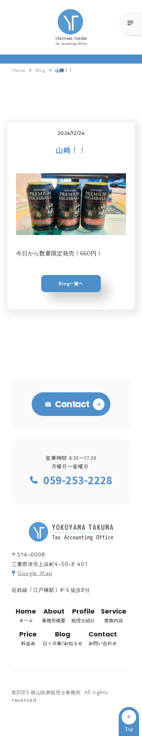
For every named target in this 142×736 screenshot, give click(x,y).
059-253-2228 (78, 480)
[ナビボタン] (130, 23)
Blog (40, 70)
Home (18, 70)
